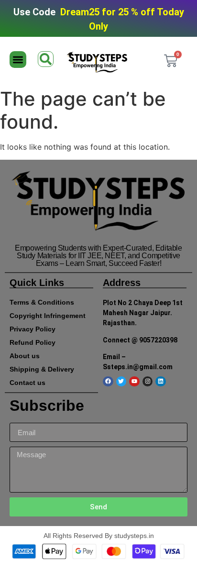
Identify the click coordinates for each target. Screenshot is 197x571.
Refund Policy (32, 342)
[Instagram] (147, 381)
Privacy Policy (32, 329)
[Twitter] (121, 381)
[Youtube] (134, 381)
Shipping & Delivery (42, 369)
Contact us (27, 382)
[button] (18, 59)
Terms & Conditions (42, 302)
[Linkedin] (160, 381)
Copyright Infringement (48, 315)
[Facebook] (108, 381)
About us (25, 356)
